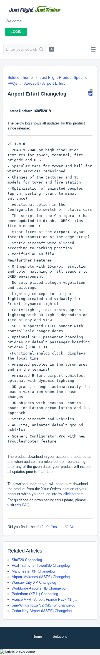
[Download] (39, 330)
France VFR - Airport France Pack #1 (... (44, 599)
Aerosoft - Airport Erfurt (44, 83)
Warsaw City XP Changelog (34, 582)
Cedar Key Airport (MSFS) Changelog (42, 611)
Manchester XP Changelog (33, 571)
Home (37, 636)
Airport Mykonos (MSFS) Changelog (41, 577)
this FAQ (22, 505)
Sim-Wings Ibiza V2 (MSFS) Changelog (43, 605)
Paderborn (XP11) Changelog (35, 594)
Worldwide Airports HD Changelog (39, 588)
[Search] (41, 49)
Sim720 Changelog (27, 560)
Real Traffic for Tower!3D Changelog (41, 565)
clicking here (73, 494)
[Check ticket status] (52, 49)
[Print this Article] (90, 92)
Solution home (21, 77)
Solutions (60, 636)
